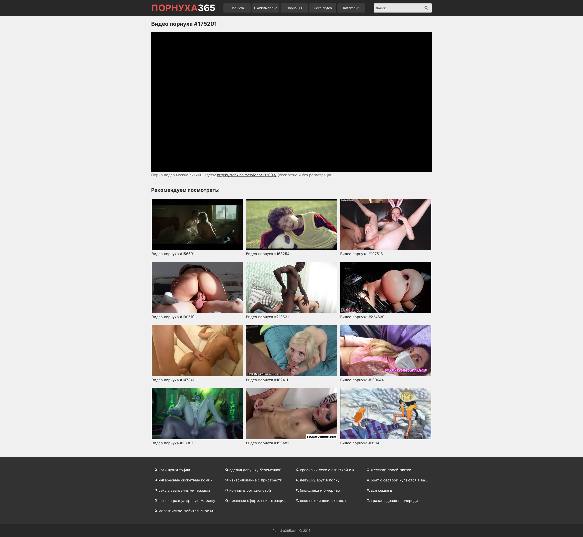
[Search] (426, 8)
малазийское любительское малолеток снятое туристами (189, 511)
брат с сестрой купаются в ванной (401, 480)
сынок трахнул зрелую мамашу (187, 500)
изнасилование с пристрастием (258, 480)
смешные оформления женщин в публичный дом (260, 500)
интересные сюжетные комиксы (188, 480)
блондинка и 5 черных (320, 490)
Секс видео (323, 8)
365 (183, 8)
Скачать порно (265, 8)
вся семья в (381, 490)
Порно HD (294, 8)
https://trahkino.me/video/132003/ (246, 175)
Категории (351, 8)
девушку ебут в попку (320, 480)
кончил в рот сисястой (250, 490)
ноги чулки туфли (174, 470)
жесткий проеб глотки (391, 470)
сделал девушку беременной (255, 470)
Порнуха (237, 8)
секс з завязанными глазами (184, 490)
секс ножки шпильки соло (324, 500)
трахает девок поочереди (394, 500)
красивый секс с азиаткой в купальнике (330, 470)
